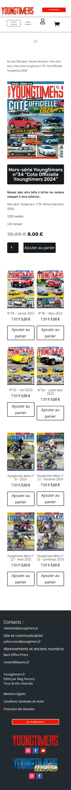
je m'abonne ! (54, 10)
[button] (58, 87)
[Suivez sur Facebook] (36, 751)
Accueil (11, 61)
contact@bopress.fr (16, 662)
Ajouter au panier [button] (21, 333)
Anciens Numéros (38, 61)
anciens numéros (28, 23)
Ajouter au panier (39, 247)
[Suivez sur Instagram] (28, 751)
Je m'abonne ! (35, 722)
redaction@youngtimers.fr (21, 628)
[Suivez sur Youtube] (43, 751)
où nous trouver (14, 23)
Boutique (22, 61)
